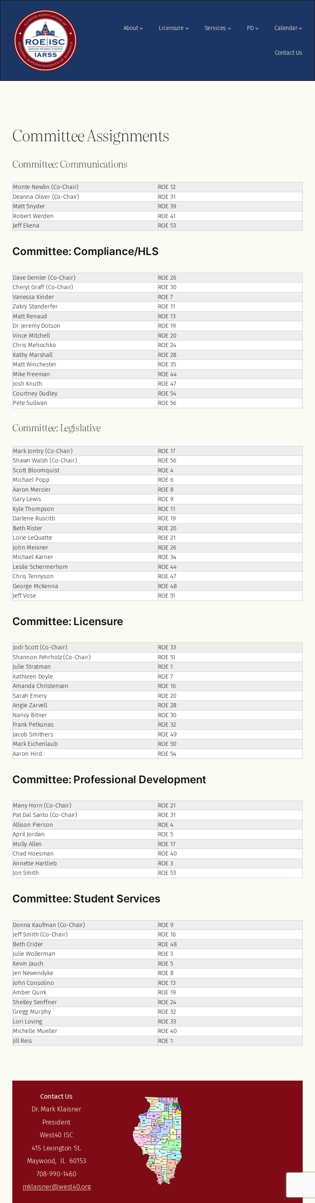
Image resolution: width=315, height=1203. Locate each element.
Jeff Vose (24, 595)
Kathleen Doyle (33, 676)
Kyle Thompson (33, 509)
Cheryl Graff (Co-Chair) (43, 287)
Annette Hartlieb (35, 863)
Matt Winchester (35, 364)
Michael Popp (31, 479)
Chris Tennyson (33, 576)
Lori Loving (27, 1021)
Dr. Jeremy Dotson (36, 325)
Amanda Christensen (40, 686)
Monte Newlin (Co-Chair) (45, 187)
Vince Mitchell (31, 335)
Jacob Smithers (33, 734)
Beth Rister (27, 528)
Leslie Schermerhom (40, 566)
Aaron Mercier (32, 489)
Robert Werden (33, 216)
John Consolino (33, 983)
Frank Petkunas (33, 724)
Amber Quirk (29, 992)
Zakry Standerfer (35, 306)
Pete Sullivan (30, 403)
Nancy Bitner (30, 715)
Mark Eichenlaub (35, 744)
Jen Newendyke (33, 973)
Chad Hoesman (33, 853)
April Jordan (29, 834)
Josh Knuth (27, 383)
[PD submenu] (257, 28)
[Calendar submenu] (300, 28)
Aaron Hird (27, 753)
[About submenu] (141, 28)
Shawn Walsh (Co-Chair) (45, 460)
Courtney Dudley (35, 393)
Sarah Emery (30, 695)
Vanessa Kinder (33, 297)
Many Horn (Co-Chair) (42, 805)
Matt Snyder (29, 206)
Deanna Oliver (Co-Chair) (46, 196)
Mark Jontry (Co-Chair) (42, 451)
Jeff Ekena (26, 225)
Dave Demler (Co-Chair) (44, 277)
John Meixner (30, 547)
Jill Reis (22, 1040)
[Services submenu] (229, 28)
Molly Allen (27, 844)
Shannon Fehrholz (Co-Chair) (52, 657)
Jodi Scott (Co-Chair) (40, 647)
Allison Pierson (33, 824)
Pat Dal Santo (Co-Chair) (45, 815)
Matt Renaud (30, 316)
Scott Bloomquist (36, 470)
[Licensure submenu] (187, 28)
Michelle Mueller (35, 1031)
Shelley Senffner (35, 1002)
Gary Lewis (27, 499)
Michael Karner (33, 557)
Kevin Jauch (28, 963)
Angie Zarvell (30, 705)
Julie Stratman (32, 666)
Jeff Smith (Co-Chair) (40, 934)
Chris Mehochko (34, 345)
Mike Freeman (31, 374)
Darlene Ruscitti (34, 518)
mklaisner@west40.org (57, 1187)
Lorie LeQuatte (32, 537)
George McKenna (35, 586)
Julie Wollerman (34, 953)
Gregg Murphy (32, 1011)
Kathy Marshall (32, 355)
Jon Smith (26, 872)
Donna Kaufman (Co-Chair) (49, 925)
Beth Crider (28, 944)
